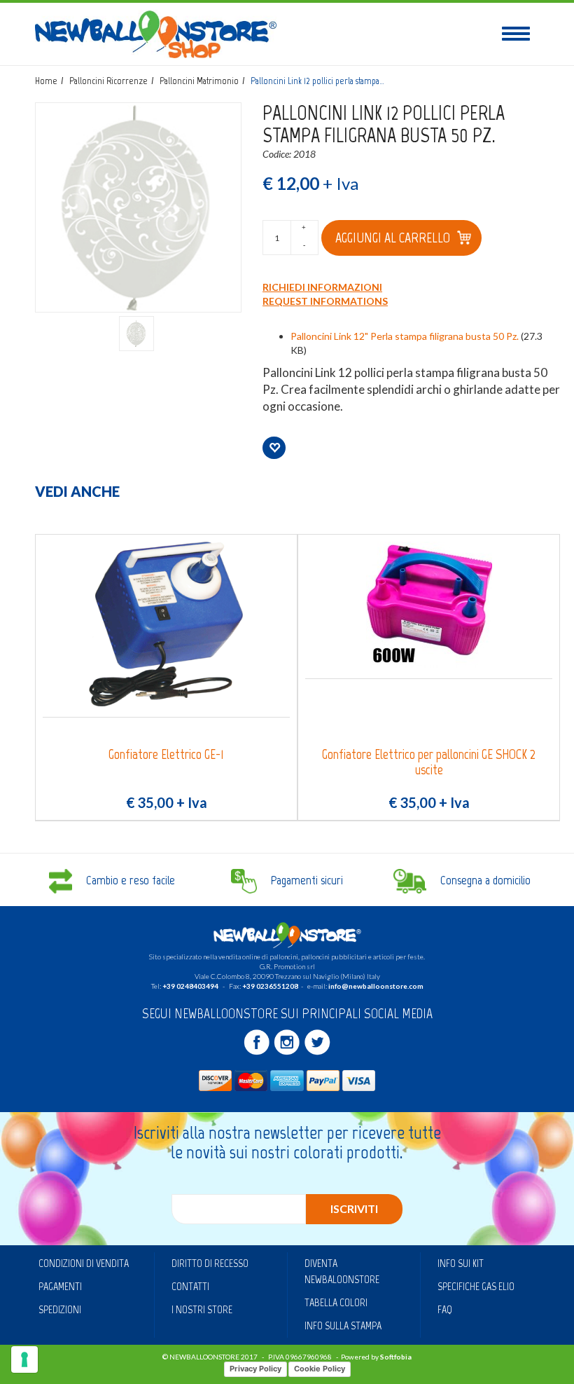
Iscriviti (354, 1208)
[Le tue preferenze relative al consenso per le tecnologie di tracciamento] (24, 1359)
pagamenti (60, 1286)
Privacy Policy (255, 1368)
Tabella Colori (336, 1302)
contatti (190, 1286)
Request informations (325, 301)
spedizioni (59, 1309)
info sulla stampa (343, 1325)
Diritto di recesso (210, 1263)
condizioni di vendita (83, 1263)
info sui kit (461, 1263)
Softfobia (396, 1356)
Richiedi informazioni (322, 287)
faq (445, 1309)
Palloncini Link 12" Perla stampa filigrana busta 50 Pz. (404, 336)
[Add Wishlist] (274, 448)
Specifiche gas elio (476, 1286)
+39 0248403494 (190, 986)
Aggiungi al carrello (392, 237)
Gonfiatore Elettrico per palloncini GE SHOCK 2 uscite (429, 762)
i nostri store (202, 1309)
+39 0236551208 (270, 986)
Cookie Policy (319, 1368)
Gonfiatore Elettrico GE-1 (166, 754)
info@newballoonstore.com (376, 986)
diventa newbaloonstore (341, 1271)
